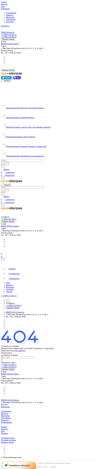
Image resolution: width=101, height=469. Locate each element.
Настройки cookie (40, 467)
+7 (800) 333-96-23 (8, 35)
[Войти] (2, 251)
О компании (11, 13)
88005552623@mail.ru (10, 44)
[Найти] (7, 163)
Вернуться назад (8, 351)
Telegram (7, 77)
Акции (4, 427)
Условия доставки (8, 440)
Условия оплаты (8, 438)
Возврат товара (7, 442)
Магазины (10, 17)
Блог (3, 431)
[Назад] (8, 300)
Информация (6, 422)
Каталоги (10, 22)
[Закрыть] (3, 259)
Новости (9, 15)
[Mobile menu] (3, 205)
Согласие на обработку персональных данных (54, 463)
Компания (5, 407)
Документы (11, 19)
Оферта (53, 467)
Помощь (4, 433)
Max (18, 77)
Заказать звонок (8, 39)
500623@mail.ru (7, 32)
